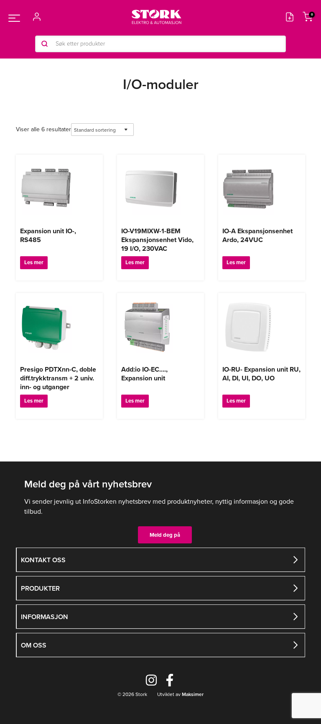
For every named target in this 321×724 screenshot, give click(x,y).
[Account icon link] (37, 17)
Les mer (33, 262)
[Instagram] (151, 680)
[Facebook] (169, 680)
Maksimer (192, 694)
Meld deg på (165, 535)
